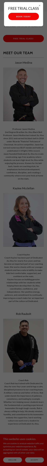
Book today (23, 16)
